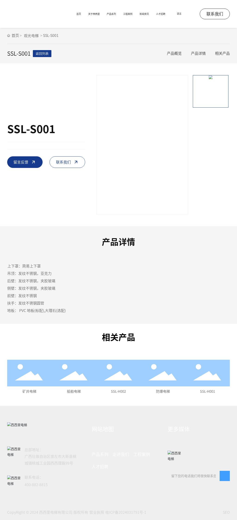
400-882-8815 (36, 485)
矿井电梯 (29, 391)
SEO (226, 512)
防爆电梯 (163, 391)
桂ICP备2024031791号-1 (125, 512)
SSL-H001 (207, 391)
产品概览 (174, 53)
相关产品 (222, 53)
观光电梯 (31, 36)
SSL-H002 (118, 391)
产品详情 (198, 53)
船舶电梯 (74, 391)
